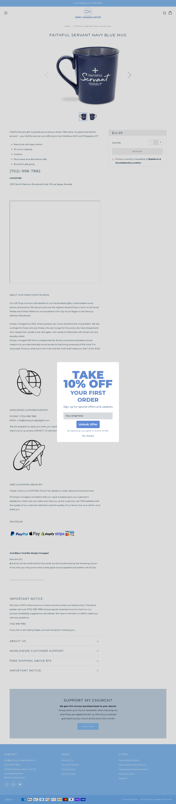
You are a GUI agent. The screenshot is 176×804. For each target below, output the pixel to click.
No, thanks (88, 436)
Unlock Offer (88, 424)
